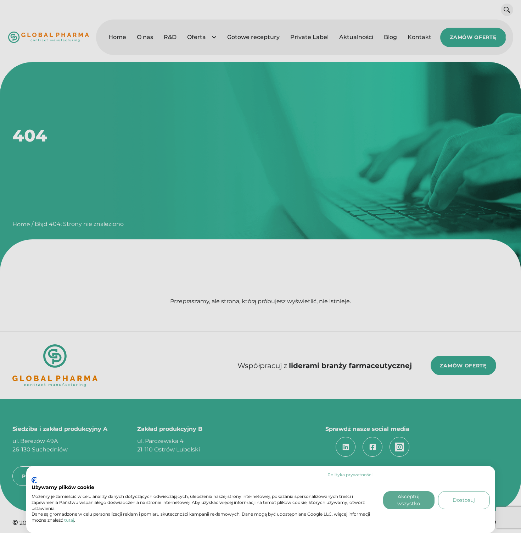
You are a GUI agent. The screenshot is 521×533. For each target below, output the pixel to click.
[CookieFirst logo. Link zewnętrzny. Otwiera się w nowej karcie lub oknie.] (34, 480)
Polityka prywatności (349, 474)
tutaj (69, 520)
